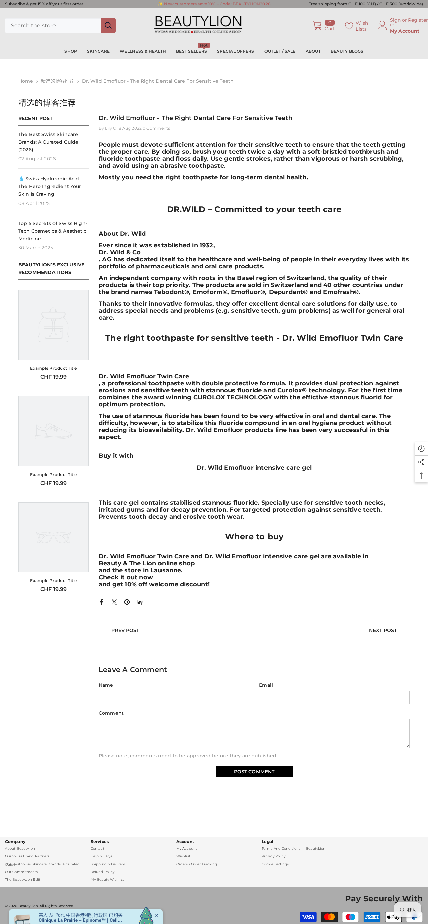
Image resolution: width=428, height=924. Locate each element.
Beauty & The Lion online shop (147, 563)
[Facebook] (102, 601)
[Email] (140, 601)
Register (418, 20)
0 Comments (156, 128)
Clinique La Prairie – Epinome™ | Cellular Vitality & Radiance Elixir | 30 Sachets (80, 899)
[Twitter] (114, 601)
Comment (111, 713)
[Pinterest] (127, 601)
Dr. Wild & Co (120, 252)
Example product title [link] (53, 368)
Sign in (395, 22)
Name (106, 685)
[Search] (60, 25)
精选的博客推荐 (57, 81)
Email (266, 685)
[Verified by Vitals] (61, 908)
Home (25, 81)
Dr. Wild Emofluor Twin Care (144, 376)
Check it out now (126, 577)
